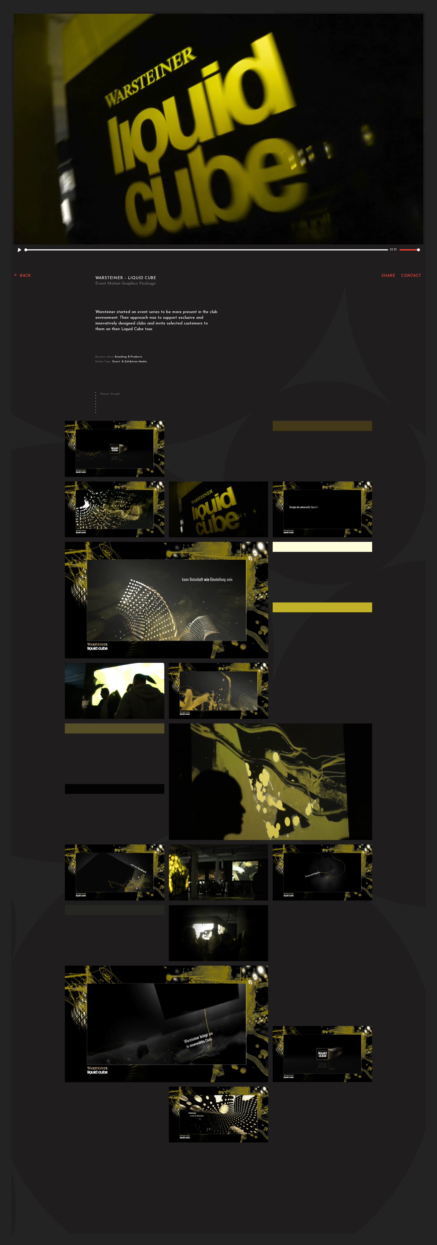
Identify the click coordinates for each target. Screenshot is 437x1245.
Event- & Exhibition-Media (129, 361)
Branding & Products (128, 356)
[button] (22, 276)
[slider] (206, 250)
